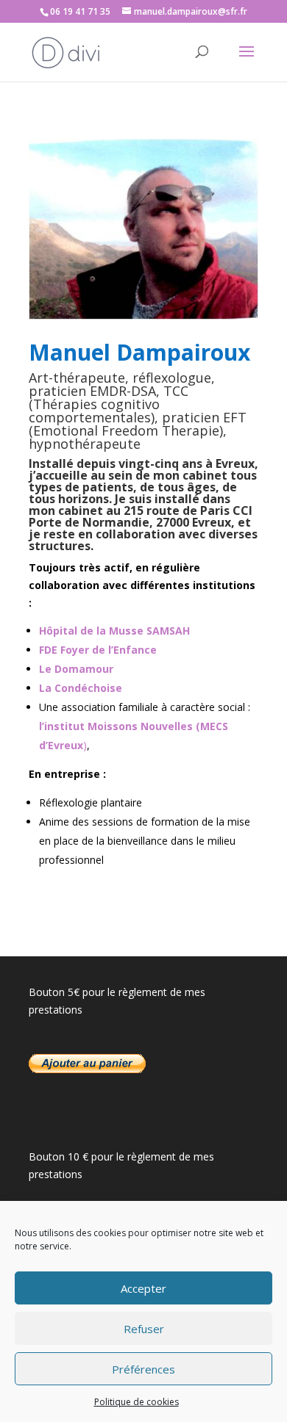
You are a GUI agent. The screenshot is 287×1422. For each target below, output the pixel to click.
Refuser (144, 1328)
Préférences (143, 1369)
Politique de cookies (136, 1402)
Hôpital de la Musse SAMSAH (114, 631)
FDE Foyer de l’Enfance (98, 650)
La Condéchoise (82, 688)
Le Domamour (76, 669)
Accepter (143, 1288)
